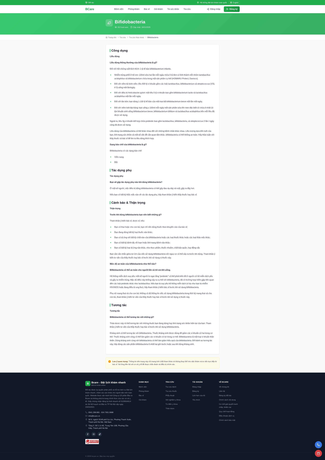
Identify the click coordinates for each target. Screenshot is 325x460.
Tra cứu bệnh (171, 387)
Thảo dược (170, 408)
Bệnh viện (118, 9)
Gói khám (158, 9)
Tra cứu (187, 9)
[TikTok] (100, 434)
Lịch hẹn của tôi (198, 395)
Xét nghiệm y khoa (173, 400)
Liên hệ (222, 391)
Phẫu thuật (170, 395)
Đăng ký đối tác (225, 395)
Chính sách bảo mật (227, 420)
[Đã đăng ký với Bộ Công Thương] (109, 441)
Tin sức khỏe (173, 9)
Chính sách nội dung (227, 400)
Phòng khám (133, 9)
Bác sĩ (147, 9)
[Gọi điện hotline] (318, 444)
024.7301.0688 (107, 412)
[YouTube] (93, 434)
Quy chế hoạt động (226, 411)
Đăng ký (195, 391)
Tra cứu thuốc (171, 391)
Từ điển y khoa (172, 404)
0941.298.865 (94, 412)
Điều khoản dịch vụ (226, 416)
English (236, 3)
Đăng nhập (196, 387)
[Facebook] (87, 434)
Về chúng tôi (224, 387)
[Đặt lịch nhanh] (318, 453)
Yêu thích (196, 400)
